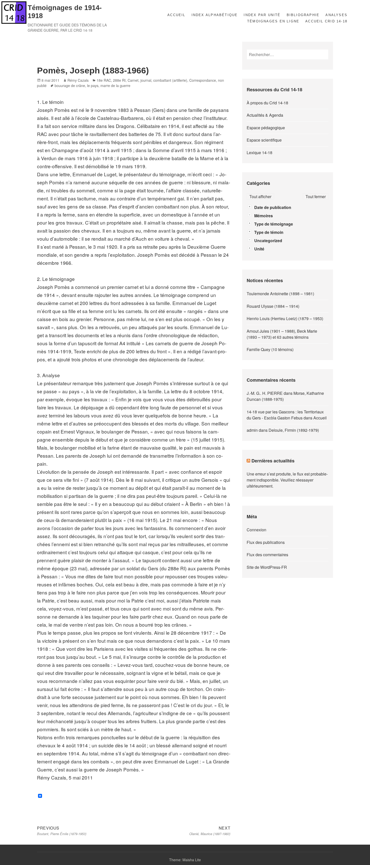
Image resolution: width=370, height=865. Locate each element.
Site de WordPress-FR (267, 567)
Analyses (336, 15)
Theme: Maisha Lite (185, 859)
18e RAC (104, 80)
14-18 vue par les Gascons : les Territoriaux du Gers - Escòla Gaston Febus (285, 415)
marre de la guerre (115, 85)
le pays (92, 85)
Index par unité (262, 15)
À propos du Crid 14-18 (267, 103)
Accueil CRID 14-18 (326, 21)
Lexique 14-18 (259, 152)
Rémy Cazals (78, 80)
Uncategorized (268, 240)
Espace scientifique (264, 140)
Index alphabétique (215, 15)
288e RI (119, 80)
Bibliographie (303, 15)
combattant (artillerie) (170, 80)
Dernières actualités (272, 460)
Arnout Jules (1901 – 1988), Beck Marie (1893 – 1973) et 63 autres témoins (282, 334)
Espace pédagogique (266, 128)
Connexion (256, 530)
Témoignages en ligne (273, 21)
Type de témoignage (273, 224)
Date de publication (272, 207)
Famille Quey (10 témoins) (270, 349)
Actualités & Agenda (265, 115)
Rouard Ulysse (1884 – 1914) (273, 306)
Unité (259, 249)
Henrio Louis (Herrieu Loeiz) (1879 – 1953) (285, 318)
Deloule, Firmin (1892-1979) (294, 430)
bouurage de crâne (70, 85)
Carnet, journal (139, 80)
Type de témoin (268, 232)
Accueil (176, 15)
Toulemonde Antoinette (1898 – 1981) (280, 293)
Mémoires (263, 216)
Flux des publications (266, 542)
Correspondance (202, 80)
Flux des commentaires (267, 554)
